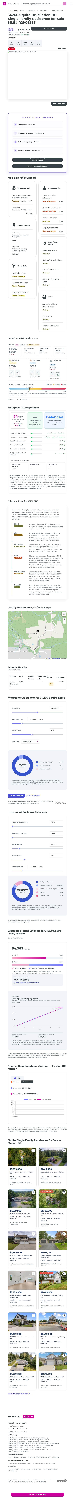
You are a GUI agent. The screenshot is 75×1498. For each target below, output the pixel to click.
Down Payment (17, 719)
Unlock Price (28, 1081)
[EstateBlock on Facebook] (24, 1416)
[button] (37, 632)
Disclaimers (36, 1469)
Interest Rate (16, 730)
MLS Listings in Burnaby (39, 1438)
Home (22, 10)
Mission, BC (32, 10)
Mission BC (43, 10)
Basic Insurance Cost (19, 833)
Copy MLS (11, 37)
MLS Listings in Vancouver (18, 1449)
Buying (30, 1457)
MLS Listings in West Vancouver (41, 1449)
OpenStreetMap (56, 658)
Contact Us (13, 1471)
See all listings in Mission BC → (20, 1394)
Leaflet (48, 658)
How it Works (13, 1457)
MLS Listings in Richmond (18, 1447)
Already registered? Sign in (37, 166)
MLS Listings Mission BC (17, 1432)
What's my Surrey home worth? (44, 1463)
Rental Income (17, 844)
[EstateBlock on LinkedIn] (28, 1416)
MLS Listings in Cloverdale (18, 1440)
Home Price (16, 708)
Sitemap (56, 1457)
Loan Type (15, 741)
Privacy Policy (14, 1469)
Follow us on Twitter (50, 1469)
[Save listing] (33, 1150)
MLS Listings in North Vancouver (47, 1443)
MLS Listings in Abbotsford (18, 1438)
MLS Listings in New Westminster (21, 1443)
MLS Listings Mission (16, 1426)
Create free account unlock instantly (37, 159)
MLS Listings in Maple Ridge (38, 1441)
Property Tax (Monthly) (20, 822)
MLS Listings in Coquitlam (39, 1440)
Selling (23, 1457)
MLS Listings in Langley (17, 1441)
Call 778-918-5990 (34, 795)
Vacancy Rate (16, 855)
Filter (19, 1078)
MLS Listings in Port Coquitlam (20, 1445)
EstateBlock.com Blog (43, 1457)
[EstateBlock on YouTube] (32, 1416)
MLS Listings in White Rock (19, 1451)
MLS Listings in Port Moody (43, 1445)
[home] (11, 3)
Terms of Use (25, 1469)
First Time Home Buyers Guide (20, 1463)
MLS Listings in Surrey (38, 1447)
